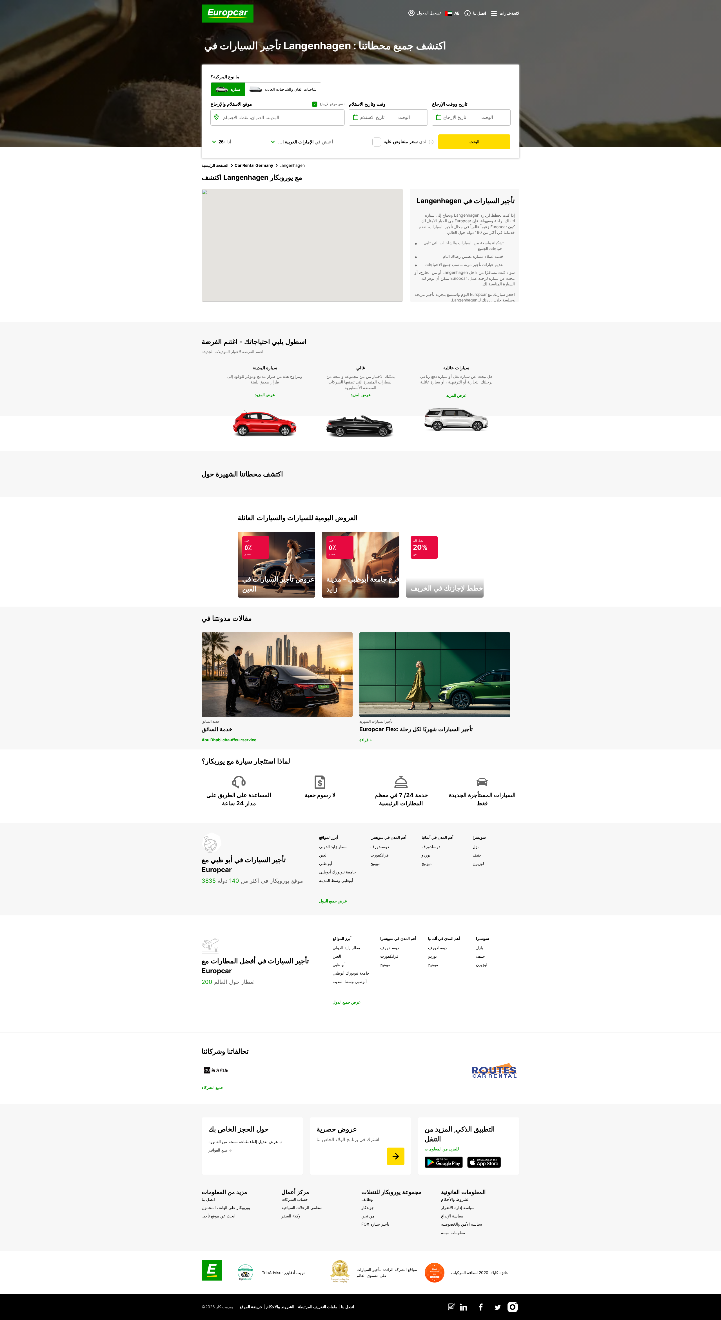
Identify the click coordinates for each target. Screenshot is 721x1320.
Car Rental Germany (254, 165)
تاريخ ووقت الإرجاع (449, 104)
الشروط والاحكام (280, 1306)
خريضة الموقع (251, 1306)
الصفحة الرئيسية (215, 165)
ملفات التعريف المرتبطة (317, 1306)
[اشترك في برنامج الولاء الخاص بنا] (395, 1156)
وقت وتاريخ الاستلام (367, 104)
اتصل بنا (347, 1306)
